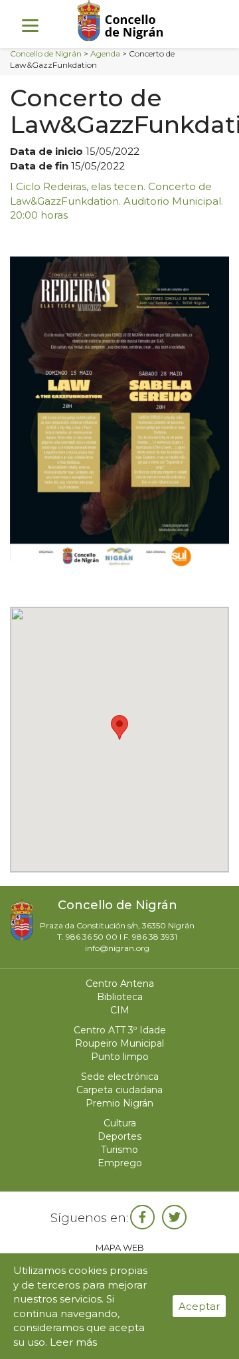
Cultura (120, 1123)
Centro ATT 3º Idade (120, 1030)
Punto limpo (120, 1057)
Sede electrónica (120, 1077)
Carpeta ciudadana (119, 1090)
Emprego (120, 1163)
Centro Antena (120, 984)
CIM (119, 1010)
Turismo (119, 1150)
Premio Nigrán (119, 1103)
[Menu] (30, 25)
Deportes (119, 1136)
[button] (119, 727)
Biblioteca (120, 997)
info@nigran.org (117, 948)
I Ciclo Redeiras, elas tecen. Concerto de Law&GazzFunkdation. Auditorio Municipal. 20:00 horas (116, 200)
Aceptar (199, 1306)
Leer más (73, 1342)
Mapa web (120, 1247)
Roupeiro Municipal (119, 1043)
